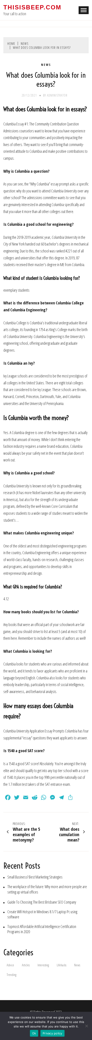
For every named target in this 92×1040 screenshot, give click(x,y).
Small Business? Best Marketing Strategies (35, 877)
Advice (10, 965)
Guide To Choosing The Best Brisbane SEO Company (41, 902)
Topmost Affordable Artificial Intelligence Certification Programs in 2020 (41, 929)
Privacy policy (52, 1033)
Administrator (57, 95)
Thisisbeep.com (32, 7)
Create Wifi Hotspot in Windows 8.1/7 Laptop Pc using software (42, 914)
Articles (26, 965)
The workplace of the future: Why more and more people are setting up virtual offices (47, 889)
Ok (34, 1033)
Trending (11, 975)
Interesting (43, 965)
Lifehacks (61, 965)
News (46, 64)
